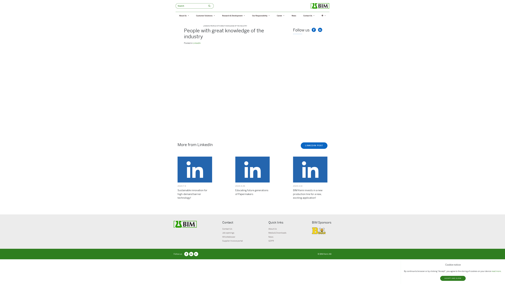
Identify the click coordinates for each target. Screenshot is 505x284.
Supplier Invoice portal (232, 241)
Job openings (228, 233)
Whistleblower (228, 237)
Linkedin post (314, 145)
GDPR (271, 241)
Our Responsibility (259, 15)
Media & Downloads (277, 233)
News (294, 15)
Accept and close (453, 278)
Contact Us (307, 15)
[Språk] (324, 15)
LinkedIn (197, 43)
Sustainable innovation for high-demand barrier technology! (192, 194)
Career (279, 15)
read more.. (496, 271)
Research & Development (232, 15)
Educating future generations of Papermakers (251, 192)
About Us (183, 15)
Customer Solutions (204, 15)
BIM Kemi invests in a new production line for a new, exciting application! (307, 194)
